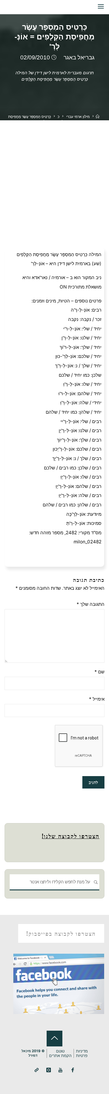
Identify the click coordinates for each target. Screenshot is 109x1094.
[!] (36, 1070)
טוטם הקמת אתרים (60, 1053)
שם (99, 672)
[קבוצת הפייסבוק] (72, 1070)
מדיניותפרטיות (82, 1053)
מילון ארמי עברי (78, 116)
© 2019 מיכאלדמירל (33, 1053)
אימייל (96, 699)
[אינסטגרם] (48, 1070)
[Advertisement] (54, 177)
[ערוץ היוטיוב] (60, 1070)
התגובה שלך (90, 604)
